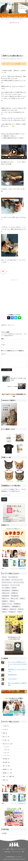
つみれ (5, 749)
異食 (12, 601)
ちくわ (5, 746)
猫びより (6, 598)
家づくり (5, 736)
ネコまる (6, 585)
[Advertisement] (14, 38)
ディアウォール (19, 582)
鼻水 (20, 611)
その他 (4, 726)
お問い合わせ (7, 851)
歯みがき (6, 593)
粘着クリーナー (7, 604)
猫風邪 (5, 601)
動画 (4, 733)
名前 (2, 338)
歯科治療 (6, 595)
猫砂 (23, 598)
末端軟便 (15, 590)
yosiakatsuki (13, 859)
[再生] (3, 157)
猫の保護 (5, 758)
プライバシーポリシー (16, 851)
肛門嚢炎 (17, 604)
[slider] (12, 157)
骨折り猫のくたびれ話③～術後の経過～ (18, 379)
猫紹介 (7, 849)
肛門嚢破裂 (6, 606)
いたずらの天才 (12, 679)
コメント (3, 354)
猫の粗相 (15, 595)
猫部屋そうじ (6, 769)
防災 (4, 611)
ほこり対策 (6, 579)
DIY (4, 577)
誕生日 (13, 609)
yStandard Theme (6, 859)
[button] (14, 152)
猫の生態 (16, 16)
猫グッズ (4, 16)
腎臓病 (5, 609)
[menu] (26, 1)
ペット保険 (6, 587)
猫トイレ (15, 598)
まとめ (4, 729)
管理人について (13, 849)
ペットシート (15, 585)
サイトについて (21, 849)
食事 (4, 780)
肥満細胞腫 (16, 606)
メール (3, 344)
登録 (4, 499)
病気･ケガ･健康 (22, 16)
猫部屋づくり (10, 16)
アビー (5, 755)
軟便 (21, 609)
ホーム (4, 849)
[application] (14, 152)
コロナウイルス (7, 582)
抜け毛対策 (6, 590)
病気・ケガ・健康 (7, 776)
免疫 (14, 587)
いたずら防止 (13, 577)
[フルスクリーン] (25, 157)
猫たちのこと (8, 18)
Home (2, 18)
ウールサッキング (17, 579)
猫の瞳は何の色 (12, 674)
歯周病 (14, 593)
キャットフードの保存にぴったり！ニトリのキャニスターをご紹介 (17, 664)
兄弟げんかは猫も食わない (18, 18)
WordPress (23, 859)
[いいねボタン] (3, 271)
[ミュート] (22, 157)
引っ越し (5, 740)
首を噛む (12, 611)
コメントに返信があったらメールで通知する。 (13, 350)
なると (5, 752)
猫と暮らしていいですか (16, 856)
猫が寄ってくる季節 (12, 386)
